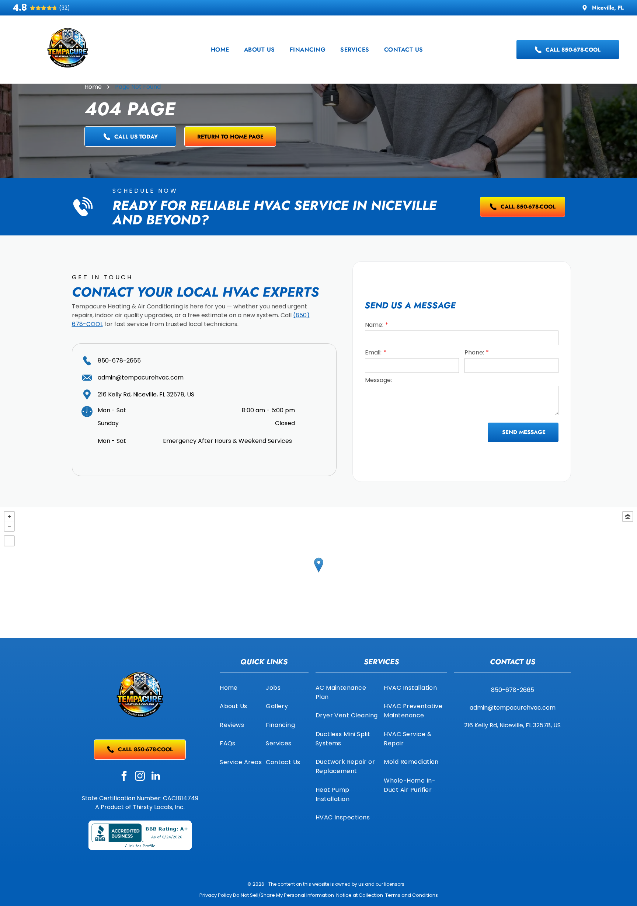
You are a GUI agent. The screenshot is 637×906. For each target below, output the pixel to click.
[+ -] (318, 572)
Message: (378, 380)
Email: (373, 352)
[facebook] (124, 777)
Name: (374, 325)
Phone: (474, 352)
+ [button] (9, 516)
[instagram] (140, 777)
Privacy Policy (215, 895)
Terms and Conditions (411, 895)
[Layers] (628, 516)
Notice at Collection (359, 895)
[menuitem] (220, 49)
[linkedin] (156, 777)
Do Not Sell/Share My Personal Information (283, 895)
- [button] (9, 526)
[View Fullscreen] (9, 541)
